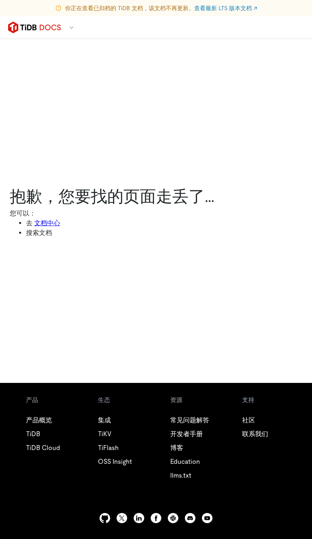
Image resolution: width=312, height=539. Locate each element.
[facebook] (156, 518)
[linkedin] (138, 518)
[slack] (173, 518)
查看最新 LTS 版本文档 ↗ (225, 8)
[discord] (190, 518)
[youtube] (207, 518)
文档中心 (47, 223)
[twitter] (121, 518)
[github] (104, 518)
